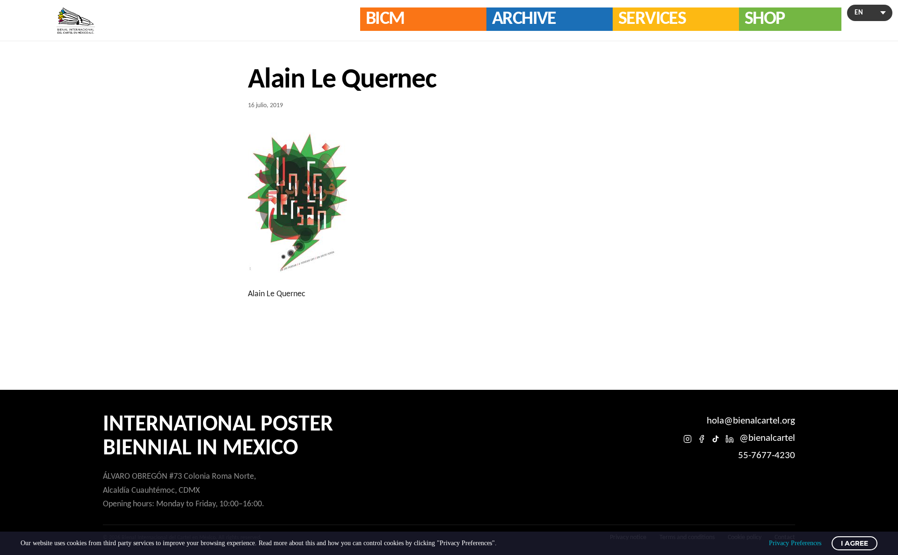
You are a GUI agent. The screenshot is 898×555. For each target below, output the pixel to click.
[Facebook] (701, 439)
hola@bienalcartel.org (751, 421)
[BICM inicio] (76, 20)
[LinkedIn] (729, 439)
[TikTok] (715, 439)
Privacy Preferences (795, 543)
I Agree (854, 543)
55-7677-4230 (766, 455)
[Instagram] (687, 439)
